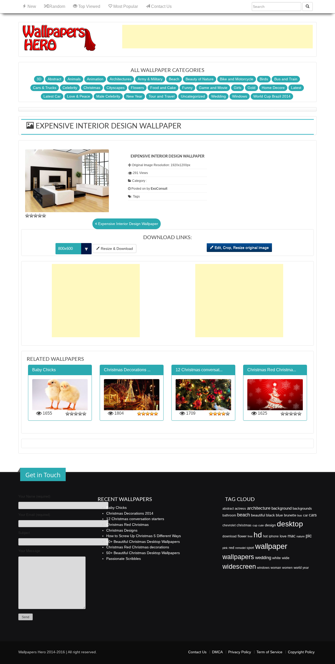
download (229, 536)
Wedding (218, 96)
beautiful (258, 515)
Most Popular (125, 6)
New (31, 6)
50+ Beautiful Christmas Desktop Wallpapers (143, 541)
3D (39, 79)
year (306, 568)
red (231, 547)
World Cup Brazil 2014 (272, 96)
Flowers (137, 88)
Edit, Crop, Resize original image (241, 247)
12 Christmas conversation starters (135, 519)
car (305, 515)
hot (265, 536)
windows (263, 568)
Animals (74, 79)
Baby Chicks (116, 507)
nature (301, 536)
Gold (251, 88)
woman (276, 568)
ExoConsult (159, 188)
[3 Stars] (36, 215)
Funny (187, 88)
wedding (263, 557)
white (276, 558)
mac (291, 535)
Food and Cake (163, 88)
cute (261, 525)
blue (279, 515)
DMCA (217, 652)
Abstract (54, 79)
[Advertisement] (217, 36)
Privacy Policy (239, 652)
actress (240, 508)
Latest (296, 88)
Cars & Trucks (44, 88)
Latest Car (52, 96)
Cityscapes (116, 88)
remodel (240, 547)
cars (313, 515)
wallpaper (271, 546)
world (298, 568)
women (287, 568)
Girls (237, 88)
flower (242, 536)
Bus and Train (285, 79)
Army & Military (150, 79)
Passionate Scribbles (123, 558)
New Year (134, 96)
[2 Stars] (31, 215)
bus (299, 515)
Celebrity (70, 88)
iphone (274, 536)
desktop (290, 524)
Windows (239, 96)
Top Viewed (88, 6)
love (283, 536)
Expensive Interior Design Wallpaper (127, 224)
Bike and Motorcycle (236, 79)
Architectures (120, 79)
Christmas (91, 88)
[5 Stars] (44, 215)
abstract (228, 508)
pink (225, 547)
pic (309, 535)
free (250, 536)
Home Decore (273, 88)
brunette (290, 515)
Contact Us (161, 6)
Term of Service (269, 652)
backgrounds (302, 508)
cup (255, 525)
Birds (264, 79)
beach (243, 514)
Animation (95, 79)
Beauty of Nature (200, 79)
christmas (244, 525)
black (270, 515)
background (281, 508)
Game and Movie (213, 88)
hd (258, 535)
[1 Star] (27, 215)
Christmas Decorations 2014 (129, 513)
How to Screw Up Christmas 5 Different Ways (143, 536)
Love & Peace (78, 96)
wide (285, 558)
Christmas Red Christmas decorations (137, 547)
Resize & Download (116, 248)
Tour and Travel (162, 96)
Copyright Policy (301, 652)
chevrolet (229, 525)
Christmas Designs (121, 530)
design (270, 525)
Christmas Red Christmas (127, 524)
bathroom (229, 515)
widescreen (239, 566)
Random (56, 6)
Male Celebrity (108, 96)
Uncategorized (193, 96)
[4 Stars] (40, 215)
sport (250, 548)
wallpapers (238, 556)
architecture (258, 508)
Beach (174, 79)
